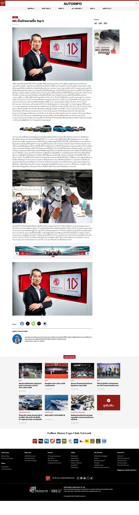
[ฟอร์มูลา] (53, 441)
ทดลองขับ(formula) (24, 412)
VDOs (92, 8)
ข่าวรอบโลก (5, 467)
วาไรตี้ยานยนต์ (98, 465)
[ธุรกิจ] (108, 402)
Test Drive (51, 458)
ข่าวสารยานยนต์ (6, 469)
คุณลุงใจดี (74, 465)
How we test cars (123, 465)
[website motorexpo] (47, 441)
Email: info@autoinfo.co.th (93, 491)
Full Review (74, 467)
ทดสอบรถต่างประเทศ (54, 463)
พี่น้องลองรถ (75, 460)
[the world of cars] (58, 441)
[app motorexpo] (41, 441)
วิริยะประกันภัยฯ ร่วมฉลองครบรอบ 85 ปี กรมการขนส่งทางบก (108, 384)
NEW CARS (45, 8)
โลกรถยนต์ (74, 456)
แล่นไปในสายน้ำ (49, 412)
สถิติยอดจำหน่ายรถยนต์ (101, 467)
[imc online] (70, 441)
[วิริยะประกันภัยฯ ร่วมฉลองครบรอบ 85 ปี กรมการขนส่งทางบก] (108, 370)
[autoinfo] (2, 3)
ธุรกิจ (15, 17)
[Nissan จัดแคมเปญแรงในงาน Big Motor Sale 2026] (82, 370)
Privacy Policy (122, 463)
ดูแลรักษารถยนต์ (99, 460)
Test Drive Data (53, 460)
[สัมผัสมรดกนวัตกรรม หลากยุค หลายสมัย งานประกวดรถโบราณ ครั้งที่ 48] (82, 402)
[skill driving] (98, 441)
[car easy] (87, 441)
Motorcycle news (7, 458)
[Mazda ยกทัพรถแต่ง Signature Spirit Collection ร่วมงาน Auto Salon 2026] (30, 370)
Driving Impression (54, 456)
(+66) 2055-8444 (69, 491)
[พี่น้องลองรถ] (81, 441)
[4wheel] (64, 441)
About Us (120, 456)
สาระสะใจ (97, 463)
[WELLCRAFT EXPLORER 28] (56, 402)
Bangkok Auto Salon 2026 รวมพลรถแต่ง (55, 384)
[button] (51, 256)
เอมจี (100, 23)
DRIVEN (30, 8)
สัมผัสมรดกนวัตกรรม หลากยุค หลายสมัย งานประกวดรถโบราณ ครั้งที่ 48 (82, 417)
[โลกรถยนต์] (76, 441)
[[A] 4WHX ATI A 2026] (52, 250)
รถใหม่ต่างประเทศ (30, 456)
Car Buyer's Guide (30, 460)
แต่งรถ (96, 458)
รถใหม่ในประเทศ (30, 458)
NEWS (60, 8)
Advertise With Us (123, 458)
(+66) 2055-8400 (79, 491)
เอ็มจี (105, 23)
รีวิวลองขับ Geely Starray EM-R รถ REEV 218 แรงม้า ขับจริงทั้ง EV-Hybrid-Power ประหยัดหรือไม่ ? (30, 418)
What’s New (5, 456)
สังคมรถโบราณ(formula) (78, 412)
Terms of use (121, 460)
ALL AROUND (76, 8)
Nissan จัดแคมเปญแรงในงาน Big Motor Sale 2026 (81, 384)
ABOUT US (106, 8)
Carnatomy (75, 458)
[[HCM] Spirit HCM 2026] (107, 42)
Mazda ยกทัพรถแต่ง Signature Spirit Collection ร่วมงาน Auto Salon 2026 (30, 385)
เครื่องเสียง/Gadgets (100, 456)
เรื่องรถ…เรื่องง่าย (76, 463)
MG (96, 23)
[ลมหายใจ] (104, 441)
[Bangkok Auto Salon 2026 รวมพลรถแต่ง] (56, 370)
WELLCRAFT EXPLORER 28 (55, 415)
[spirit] (93, 441)
